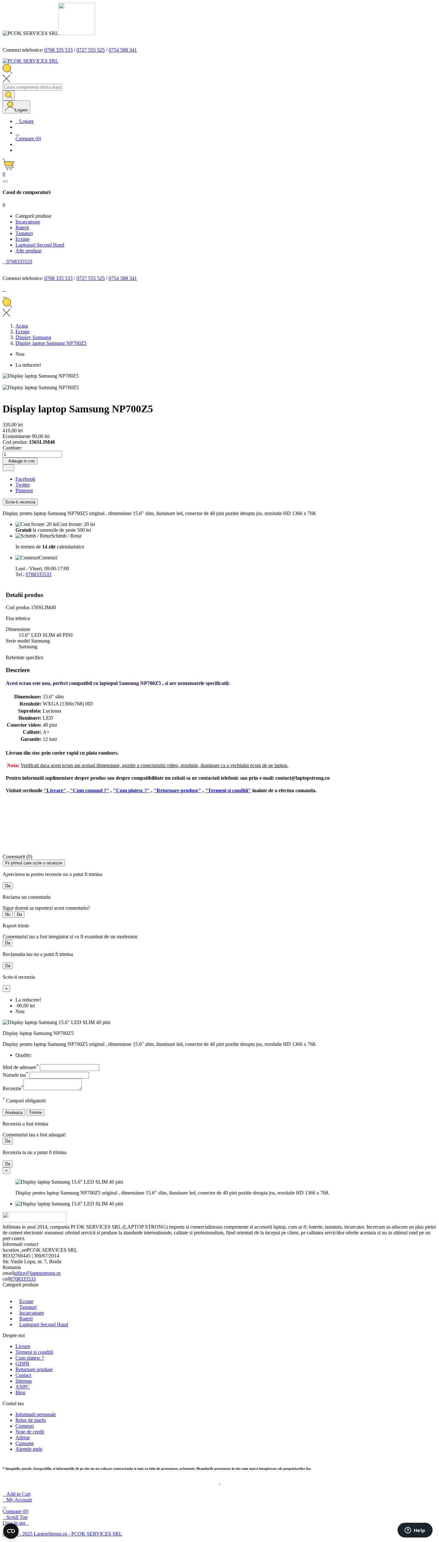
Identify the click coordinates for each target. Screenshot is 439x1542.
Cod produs (18, 607)
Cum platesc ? (29, 1358)
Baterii (26, 1318)
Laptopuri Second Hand (43, 1324)
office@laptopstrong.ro (37, 1273)
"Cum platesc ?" (131, 790)
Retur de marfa (30, 1420)
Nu (7, 914)
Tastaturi (28, 1307)
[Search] (9, 96)
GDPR (22, 1363)
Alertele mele (28, 1449)
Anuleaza (13, 1112)
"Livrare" (55, 790)
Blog (20, 1392)
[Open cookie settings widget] (11, 1531)
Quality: (23, 1055)
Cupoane (24, 1443)
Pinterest (24, 490)
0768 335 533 (58, 50)
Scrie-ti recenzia (20, 502)
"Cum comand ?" (89, 790)
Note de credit (29, 1431)
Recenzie (13, 1088)
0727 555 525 (90, 50)
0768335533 (38, 574)
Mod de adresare (21, 1067)
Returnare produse (34, 1369)
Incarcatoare (31, 1313)
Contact (23, 1375)
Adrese (22, 1437)
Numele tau (15, 1075)
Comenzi (24, 1426)
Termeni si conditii (34, 1352)
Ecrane (26, 1301)
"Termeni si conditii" (228, 790)
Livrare (22, 1346)
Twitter (22, 484)
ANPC (22, 1386)
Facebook (25, 479)
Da (7, 885)
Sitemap (23, 1381)
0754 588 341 (123, 50)
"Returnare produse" (177, 790)
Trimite (35, 1112)
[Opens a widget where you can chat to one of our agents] (415, 1531)
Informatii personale (35, 1414)
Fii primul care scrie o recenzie (33, 863)
